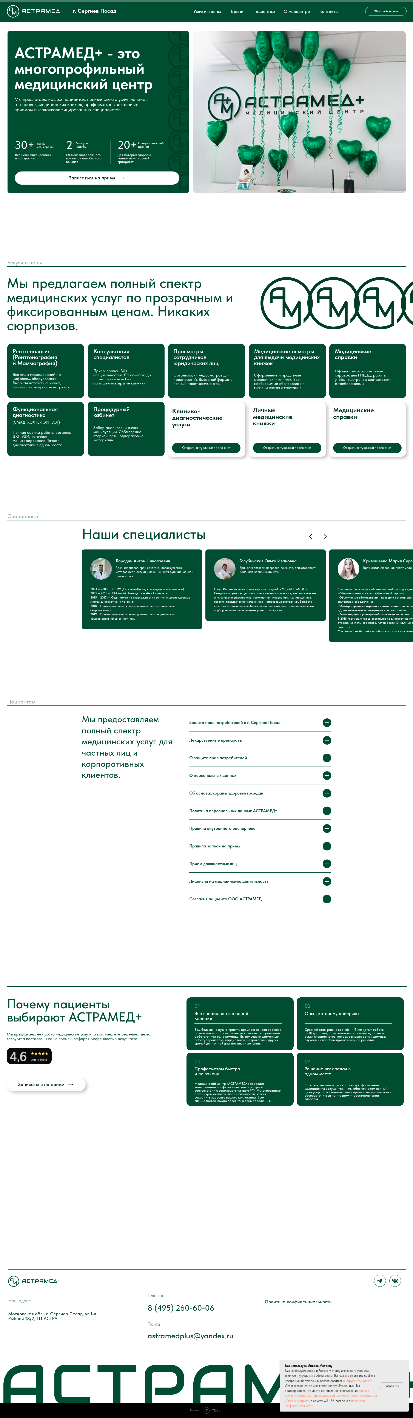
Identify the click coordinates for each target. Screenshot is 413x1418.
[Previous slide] (310, 536)
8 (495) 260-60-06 (181, 1308)
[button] (386, 11)
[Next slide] (324, 536)
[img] (29, 1056)
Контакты (328, 11)
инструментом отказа (357, 1381)
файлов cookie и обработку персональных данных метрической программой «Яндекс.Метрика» (331, 1396)
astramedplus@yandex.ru (190, 1335)
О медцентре (297, 11)
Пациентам (264, 11)
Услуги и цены (207, 11)
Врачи (237, 11)
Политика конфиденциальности (298, 1302)
